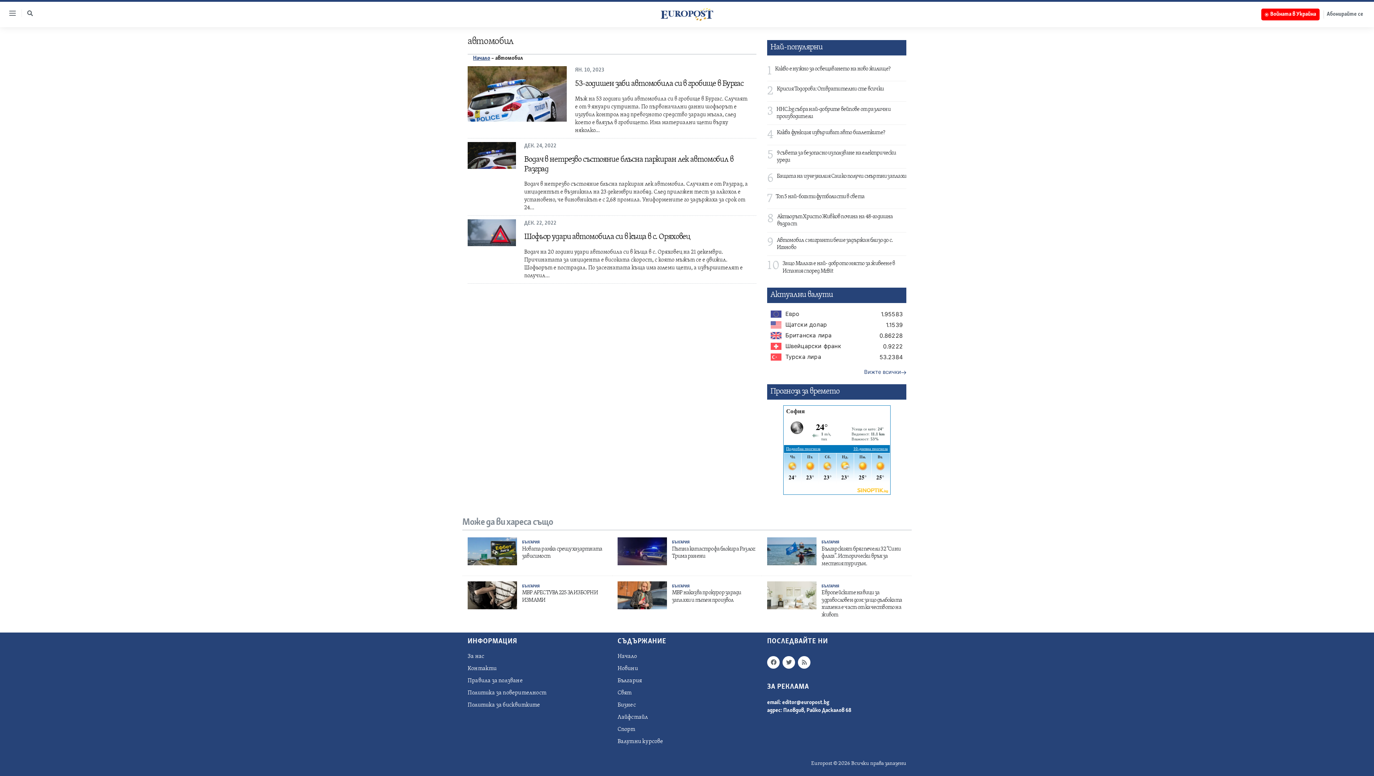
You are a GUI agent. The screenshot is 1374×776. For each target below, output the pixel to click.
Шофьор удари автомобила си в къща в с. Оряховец (607, 237)
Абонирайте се (1345, 14)
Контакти (482, 669)
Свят (625, 693)
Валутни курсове (640, 742)
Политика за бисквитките (504, 705)
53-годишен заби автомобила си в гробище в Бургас (659, 84)
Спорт (626, 729)
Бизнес (627, 705)
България (531, 543)
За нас (476, 656)
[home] (687, 14)
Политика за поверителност (507, 693)
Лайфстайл (633, 717)
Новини (628, 669)
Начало (481, 58)
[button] (30, 13)
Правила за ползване (495, 681)
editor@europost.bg (805, 703)
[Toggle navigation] (9, 13)
